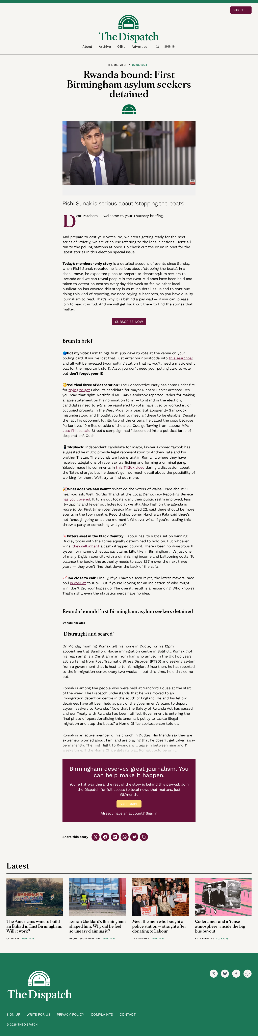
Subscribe (241, 10)
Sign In (170, 46)
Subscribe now (129, 322)
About (87, 46)
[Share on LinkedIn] (115, 837)
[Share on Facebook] (105, 837)
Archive (105, 46)
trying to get (79, 390)
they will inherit (85, 546)
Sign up (13, 1014)
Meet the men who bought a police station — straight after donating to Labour (159, 926)
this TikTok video (130, 467)
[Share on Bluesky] (134, 837)
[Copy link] (144, 837)
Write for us (38, 1014)
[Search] (157, 46)
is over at (78, 583)
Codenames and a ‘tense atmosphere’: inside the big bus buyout (220, 926)
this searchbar (181, 358)
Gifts (121, 46)
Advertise (139, 46)
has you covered (76, 499)
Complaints (102, 1014)
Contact (128, 1014)
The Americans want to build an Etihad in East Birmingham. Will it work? (34, 926)
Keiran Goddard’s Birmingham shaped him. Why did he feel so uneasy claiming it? (97, 926)
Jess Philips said (76, 430)
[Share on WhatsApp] (125, 837)
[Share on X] (96, 837)
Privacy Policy (70, 1014)
